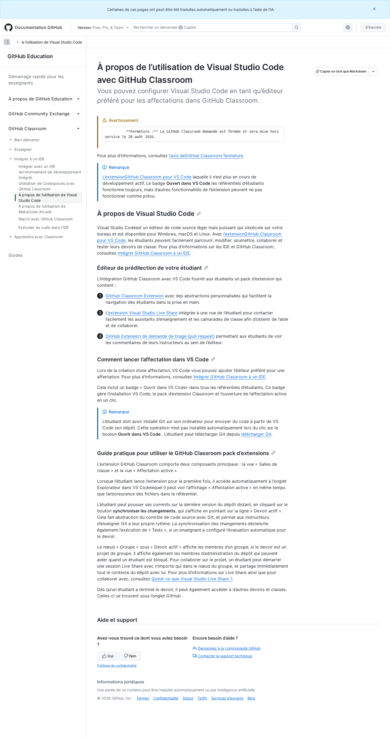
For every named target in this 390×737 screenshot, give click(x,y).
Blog (251, 698)
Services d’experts (227, 698)
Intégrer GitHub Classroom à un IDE (154, 253)
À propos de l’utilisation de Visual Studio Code (42, 42)
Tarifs (202, 698)
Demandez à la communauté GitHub (229, 648)
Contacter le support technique (225, 656)
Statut (188, 698)
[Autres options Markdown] (373, 71)
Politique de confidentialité (117, 665)
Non (132, 656)
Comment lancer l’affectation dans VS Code (153, 359)
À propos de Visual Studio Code (145, 213)
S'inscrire (373, 27)
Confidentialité (165, 698)
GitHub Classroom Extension (135, 295)
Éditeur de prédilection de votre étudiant (149, 268)
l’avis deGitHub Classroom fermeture (206, 155)
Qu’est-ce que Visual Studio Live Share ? (191, 578)
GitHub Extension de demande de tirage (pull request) (160, 336)
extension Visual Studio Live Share (142, 312)
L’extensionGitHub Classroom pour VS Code (146, 176)
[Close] (375, 9)
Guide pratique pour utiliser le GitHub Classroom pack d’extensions (183, 453)
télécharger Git (256, 434)
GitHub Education (30, 56)
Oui (110, 656)
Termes (142, 698)
